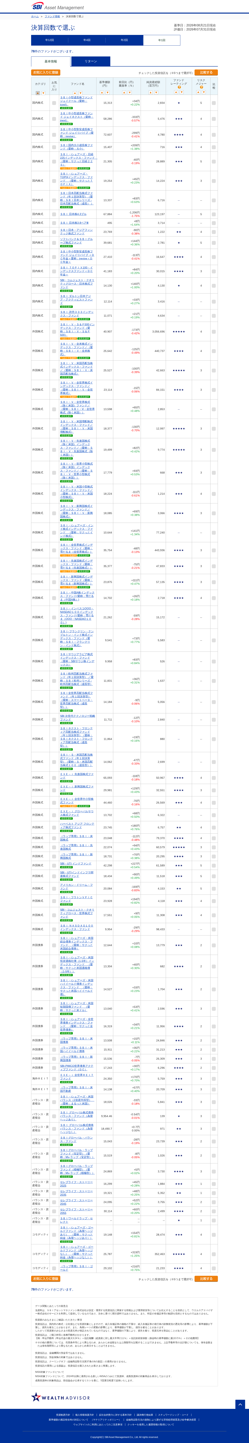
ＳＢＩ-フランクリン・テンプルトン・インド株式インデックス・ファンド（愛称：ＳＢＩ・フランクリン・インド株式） (77, 638)
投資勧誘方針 (63, 1415)
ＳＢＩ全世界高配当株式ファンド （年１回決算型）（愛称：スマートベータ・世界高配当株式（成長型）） (76, 700)
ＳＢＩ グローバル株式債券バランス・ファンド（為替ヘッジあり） (77, 1116)
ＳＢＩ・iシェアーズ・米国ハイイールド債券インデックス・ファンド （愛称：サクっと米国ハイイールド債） (76, 987)
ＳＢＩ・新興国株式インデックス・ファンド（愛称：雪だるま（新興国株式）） (76, 580)
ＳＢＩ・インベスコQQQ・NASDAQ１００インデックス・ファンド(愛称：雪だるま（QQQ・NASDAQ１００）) (77, 615)
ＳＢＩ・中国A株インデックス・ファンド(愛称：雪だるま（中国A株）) (77, 596)
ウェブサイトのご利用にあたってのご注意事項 (97, 1424)
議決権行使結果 (145, 1415)
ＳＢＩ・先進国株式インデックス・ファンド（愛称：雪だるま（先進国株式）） (76, 564)
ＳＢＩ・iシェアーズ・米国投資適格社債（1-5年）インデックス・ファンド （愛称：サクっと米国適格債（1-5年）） (77, 964)
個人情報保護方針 (84, 1415)
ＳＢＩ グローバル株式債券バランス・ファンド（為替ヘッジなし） (77, 1128)
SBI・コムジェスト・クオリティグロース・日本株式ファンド (77, 284)
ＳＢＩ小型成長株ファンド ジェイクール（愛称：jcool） (76, 101)
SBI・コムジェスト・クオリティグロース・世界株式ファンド (77, 913)
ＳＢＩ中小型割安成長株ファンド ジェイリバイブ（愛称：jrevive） (77, 133)
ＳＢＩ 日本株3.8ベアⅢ (74, 222)
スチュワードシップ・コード (173, 1415)
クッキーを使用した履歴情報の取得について (150, 1424)
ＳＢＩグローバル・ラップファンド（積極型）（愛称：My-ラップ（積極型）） (77, 1169)
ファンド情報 (52, 16)
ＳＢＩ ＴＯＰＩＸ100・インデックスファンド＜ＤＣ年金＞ (76, 271)
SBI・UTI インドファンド (75, 863)
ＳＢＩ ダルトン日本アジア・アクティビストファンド (76, 299)
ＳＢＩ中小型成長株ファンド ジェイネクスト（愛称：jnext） (77, 117)
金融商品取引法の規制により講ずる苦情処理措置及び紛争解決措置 (161, 1419)
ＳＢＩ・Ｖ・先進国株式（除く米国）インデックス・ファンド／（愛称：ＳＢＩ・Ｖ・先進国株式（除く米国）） (76, 447)
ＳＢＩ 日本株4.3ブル (73, 214)
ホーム (35, 16)
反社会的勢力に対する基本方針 (115, 1415)
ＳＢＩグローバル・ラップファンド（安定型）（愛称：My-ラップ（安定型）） (77, 1154)
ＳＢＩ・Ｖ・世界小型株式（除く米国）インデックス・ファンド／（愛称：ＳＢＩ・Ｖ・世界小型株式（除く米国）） (76, 470)
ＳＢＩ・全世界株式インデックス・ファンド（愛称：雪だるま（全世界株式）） (76, 548)
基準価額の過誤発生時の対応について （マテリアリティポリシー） (85, 1419)
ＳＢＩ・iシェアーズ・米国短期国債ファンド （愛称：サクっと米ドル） (76, 1007)
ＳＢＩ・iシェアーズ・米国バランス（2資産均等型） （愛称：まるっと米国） (77, 1100)
